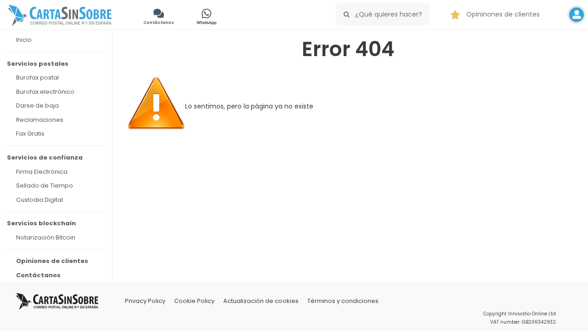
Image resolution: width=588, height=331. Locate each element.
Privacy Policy (145, 301)
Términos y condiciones (343, 301)
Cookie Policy (194, 301)
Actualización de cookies (261, 301)
